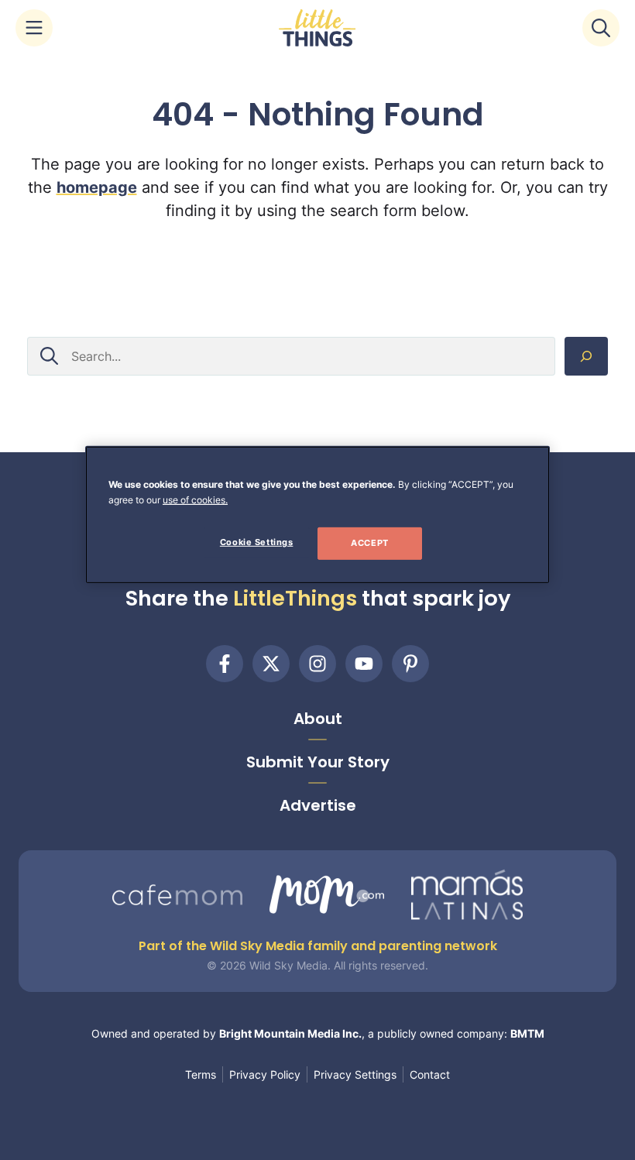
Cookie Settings (256, 542)
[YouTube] (364, 663)
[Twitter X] (271, 663)
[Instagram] (317, 663)
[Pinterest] (410, 663)
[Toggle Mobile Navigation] (34, 27)
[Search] (586, 356)
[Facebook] (224, 663)
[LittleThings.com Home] (317, 27)
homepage (97, 187)
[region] (317, 515)
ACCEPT (369, 542)
